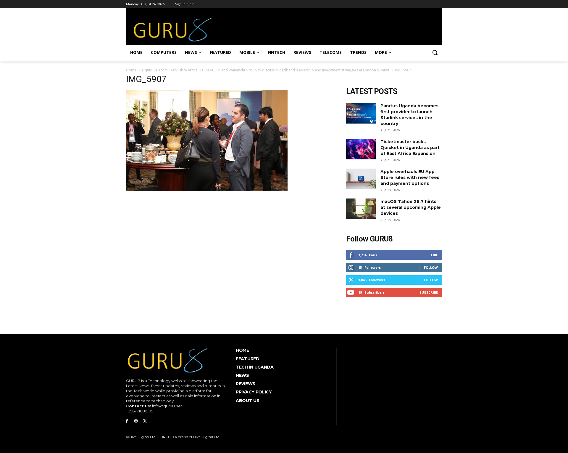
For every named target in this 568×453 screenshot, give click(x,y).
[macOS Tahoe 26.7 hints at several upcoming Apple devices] (361, 209)
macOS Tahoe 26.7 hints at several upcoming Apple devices (410, 207)
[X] (145, 421)
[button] (435, 52)
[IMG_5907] (207, 189)
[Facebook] (127, 421)
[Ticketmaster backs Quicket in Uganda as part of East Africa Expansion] (361, 149)
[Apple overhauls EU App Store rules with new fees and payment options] (361, 179)
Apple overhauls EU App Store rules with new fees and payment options (409, 177)
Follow (431, 267)
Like (434, 255)
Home (131, 70)
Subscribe (428, 292)
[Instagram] (136, 421)
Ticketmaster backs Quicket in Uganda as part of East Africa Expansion (410, 147)
